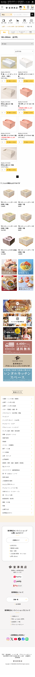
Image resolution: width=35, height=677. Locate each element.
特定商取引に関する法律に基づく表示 (13, 656)
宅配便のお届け (14, 548)
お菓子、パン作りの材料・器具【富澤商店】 (13, 26)
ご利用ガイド (15, 616)
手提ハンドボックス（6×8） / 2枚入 (9, 75)
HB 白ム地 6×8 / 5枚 (7, 104)
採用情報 (17, 657)
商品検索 (8, 654)
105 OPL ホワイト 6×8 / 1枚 (26, 75)
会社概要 (18, 604)
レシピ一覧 (15, 654)
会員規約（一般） (16, 622)
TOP (3, 654)
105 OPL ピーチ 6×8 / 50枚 (26, 105)
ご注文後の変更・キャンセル (18, 553)
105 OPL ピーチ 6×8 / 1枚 (26, 135)
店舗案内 (27, 656)
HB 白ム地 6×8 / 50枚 (7, 165)
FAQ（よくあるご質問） (18, 619)
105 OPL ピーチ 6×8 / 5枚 (9, 135)
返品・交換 (13, 551)
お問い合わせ (14, 556)
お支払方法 (13, 545)
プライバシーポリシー (17, 624)
